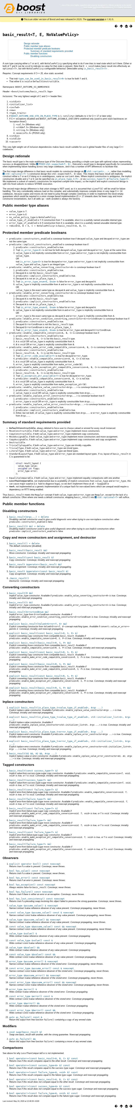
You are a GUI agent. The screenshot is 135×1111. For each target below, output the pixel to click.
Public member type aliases (37, 46)
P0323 (54, 164)
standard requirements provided (58, 51)
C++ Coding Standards (123, 7)
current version (95, 19)
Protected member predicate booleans (42, 48)
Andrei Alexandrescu (104, 7)
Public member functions (36, 53)
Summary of (36, 51)
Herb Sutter (88, 7)
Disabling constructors (41, 56)
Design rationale (31, 43)
